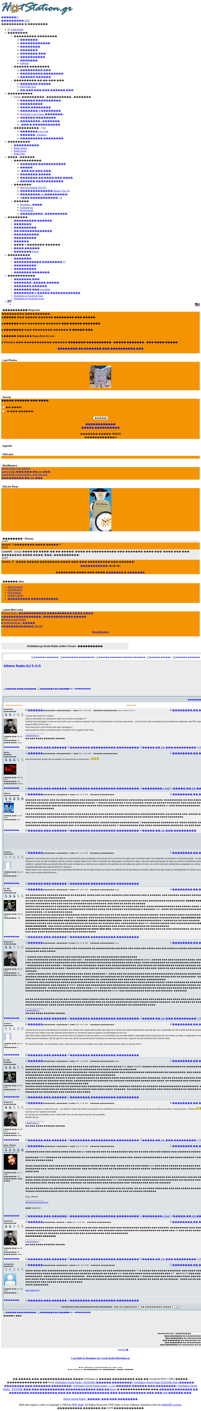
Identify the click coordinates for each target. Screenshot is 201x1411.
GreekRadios (15, 590)
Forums (69, 689)
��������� (87, 657)
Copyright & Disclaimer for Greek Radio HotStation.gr (100, 1358)
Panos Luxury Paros (14, 619)
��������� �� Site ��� (22, 478)
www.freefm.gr (32, 736)
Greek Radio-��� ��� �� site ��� (25, 471)
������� (114, 572)
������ (165, 657)
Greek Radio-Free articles (15, 468)
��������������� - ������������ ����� (44, 616)
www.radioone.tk (32, 1290)
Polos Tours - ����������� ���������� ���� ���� (48, 613)
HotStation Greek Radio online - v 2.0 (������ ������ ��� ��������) (125, 1386)
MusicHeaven (15, 587)
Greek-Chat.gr (15, 595)
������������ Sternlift (23, 626)
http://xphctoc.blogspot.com (36, 1202)
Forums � (123, 1349)
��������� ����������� (33, 598)
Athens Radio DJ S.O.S (22, 666)
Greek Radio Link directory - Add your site (24, 474)
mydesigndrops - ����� (19, 623)
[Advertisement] (120, 679)
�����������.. (94, 565)
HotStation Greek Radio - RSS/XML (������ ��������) (94, 1382)
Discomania (14, 592)
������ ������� (133, 657)
